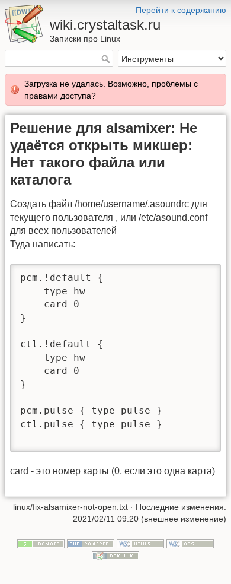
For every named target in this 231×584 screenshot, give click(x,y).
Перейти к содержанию (181, 10)
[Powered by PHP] (90, 543)
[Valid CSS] (190, 543)
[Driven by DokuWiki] (115, 555)
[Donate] (41, 543)
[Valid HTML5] (140, 543)
